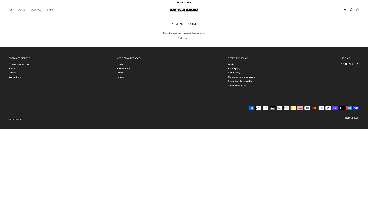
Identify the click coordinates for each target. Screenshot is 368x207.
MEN (11, 10)
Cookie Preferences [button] (237, 85)
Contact (12, 72)
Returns (12, 68)
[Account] (344, 10)
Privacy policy (234, 68)
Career (120, 72)
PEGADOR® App (124, 68)
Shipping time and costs (19, 64)
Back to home (184, 38)
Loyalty (120, 64)
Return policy (234, 72)
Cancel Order (15, 77)
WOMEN (21, 10)
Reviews (120, 77)
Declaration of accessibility (240, 81)
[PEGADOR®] (184, 10)
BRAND (50, 10)
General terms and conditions (241, 77)
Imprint (231, 64)
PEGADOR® (18, 119)
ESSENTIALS (35, 10)
